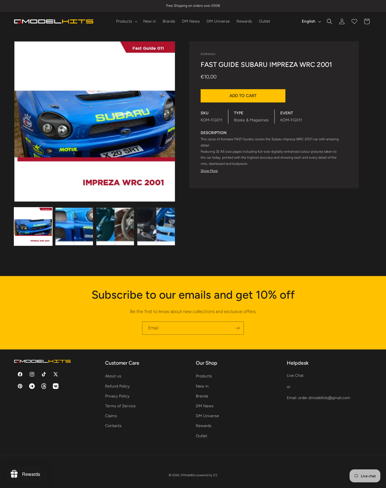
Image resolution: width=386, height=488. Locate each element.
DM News (205, 406)
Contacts (113, 425)
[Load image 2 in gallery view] (74, 226)
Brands (202, 396)
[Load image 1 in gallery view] (33, 226)
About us (113, 376)
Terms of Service (120, 406)
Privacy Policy (117, 396)
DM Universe (207, 415)
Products (204, 376)
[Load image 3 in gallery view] (115, 226)
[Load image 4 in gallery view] (156, 226)
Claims (111, 415)
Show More (209, 171)
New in (202, 386)
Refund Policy (117, 386)
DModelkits (188, 475)
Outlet (201, 436)
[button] (126, 21)
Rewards (203, 425)
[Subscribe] (237, 328)
